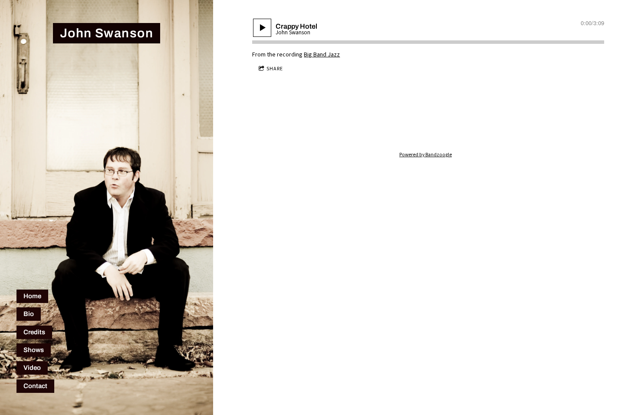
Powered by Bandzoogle (425, 154)
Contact (35, 385)
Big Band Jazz (322, 54)
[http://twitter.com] (398, 126)
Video (32, 367)
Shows (33, 349)
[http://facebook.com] (425, 126)
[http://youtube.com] (453, 126)
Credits (34, 332)
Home (32, 296)
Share (274, 68)
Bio (28, 313)
